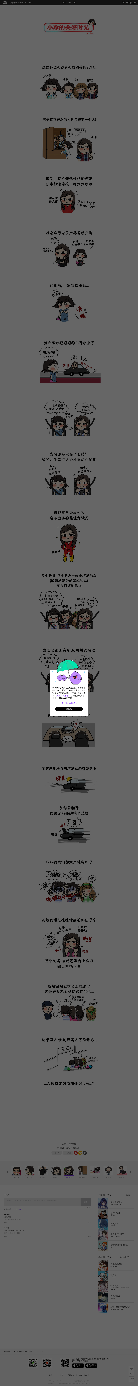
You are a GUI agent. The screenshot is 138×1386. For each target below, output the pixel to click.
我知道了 (69, 709)
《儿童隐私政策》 (62, 696)
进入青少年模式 (68, 703)
